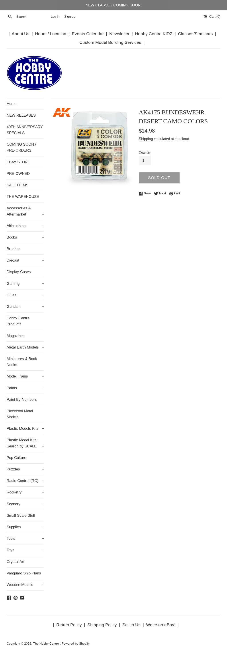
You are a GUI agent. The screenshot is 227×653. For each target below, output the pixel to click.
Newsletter (119, 33)
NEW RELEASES (21, 115)
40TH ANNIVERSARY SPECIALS (25, 130)
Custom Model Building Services (110, 42)
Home (11, 104)
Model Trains (25, 376)
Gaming (25, 283)
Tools (25, 538)
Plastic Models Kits (25, 428)
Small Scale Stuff (21, 515)
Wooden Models (25, 585)
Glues (25, 295)
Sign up (69, 16)
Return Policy (69, 624)
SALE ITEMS (17, 185)
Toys (25, 550)
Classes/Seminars (195, 33)
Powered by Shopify (76, 643)
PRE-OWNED (18, 173)
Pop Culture (16, 458)
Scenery (25, 504)
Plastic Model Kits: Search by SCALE (25, 443)
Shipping (146, 139)
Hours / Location (50, 33)
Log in (55, 16)
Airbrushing (25, 226)
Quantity (145, 152)
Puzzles (25, 469)
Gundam (25, 306)
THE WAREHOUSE (23, 197)
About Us (20, 33)
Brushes (13, 249)
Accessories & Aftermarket (25, 211)
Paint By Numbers (22, 399)
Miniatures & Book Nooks (22, 362)
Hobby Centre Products (18, 321)
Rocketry (25, 492)
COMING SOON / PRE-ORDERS (21, 147)
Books (25, 237)
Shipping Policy (102, 624)
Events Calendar (88, 33)
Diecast (25, 260)
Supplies (25, 527)
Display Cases (19, 272)
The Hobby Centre (46, 643)
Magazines (16, 336)
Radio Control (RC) (25, 481)
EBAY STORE (18, 162)
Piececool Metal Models (20, 414)
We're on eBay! (160, 624)
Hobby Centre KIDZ (153, 33)
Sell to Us (131, 624)
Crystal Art (15, 562)
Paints (25, 388)
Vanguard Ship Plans (24, 573)
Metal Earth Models (25, 347)
